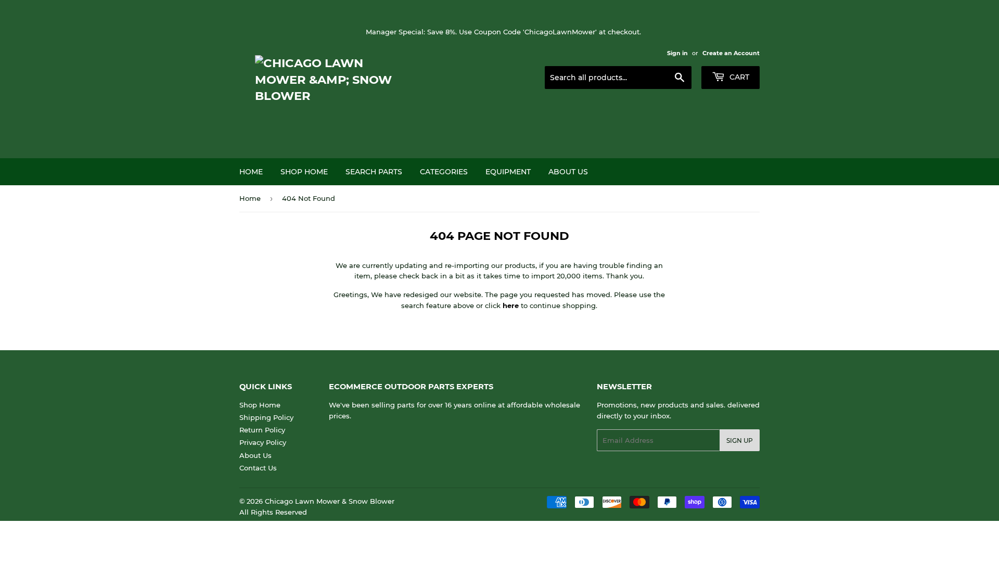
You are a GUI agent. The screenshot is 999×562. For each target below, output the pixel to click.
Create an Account (731, 53)
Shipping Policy (266, 417)
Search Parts (373, 171)
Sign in (677, 53)
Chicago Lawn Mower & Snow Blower (329, 501)
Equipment (508, 171)
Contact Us (258, 468)
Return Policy (262, 430)
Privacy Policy (262, 442)
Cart (738, 77)
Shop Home (304, 171)
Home (251, 171)
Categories (444, 171)
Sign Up (739, 440)
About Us (568, 171)
